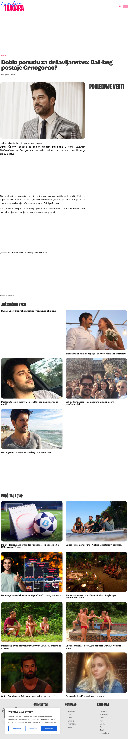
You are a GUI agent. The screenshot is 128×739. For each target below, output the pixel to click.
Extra (102, 718)
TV (101, 727)
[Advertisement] (64, 34)
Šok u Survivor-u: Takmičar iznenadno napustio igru (29, 696)
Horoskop (104, 733)
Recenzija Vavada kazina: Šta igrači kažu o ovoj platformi (31, 595)
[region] (32, 721)
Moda (102, 724)
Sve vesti (104, 715)
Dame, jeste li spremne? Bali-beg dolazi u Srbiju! (26, 452)
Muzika (71, 721)
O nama (103, 712)
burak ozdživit (8, 296)
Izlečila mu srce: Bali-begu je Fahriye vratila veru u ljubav (96, 354)
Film (69, 715)
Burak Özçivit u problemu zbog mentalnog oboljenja (28, 311)
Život (102, 730)
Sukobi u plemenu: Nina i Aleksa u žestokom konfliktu (94, 545)
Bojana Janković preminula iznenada (85, 696)
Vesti (70, 727)
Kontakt (71, 712)
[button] (120, 6)
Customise (16, 729)
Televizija (72, 724)
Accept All (49, 729)
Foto (70, 718)
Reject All (32, 729)
